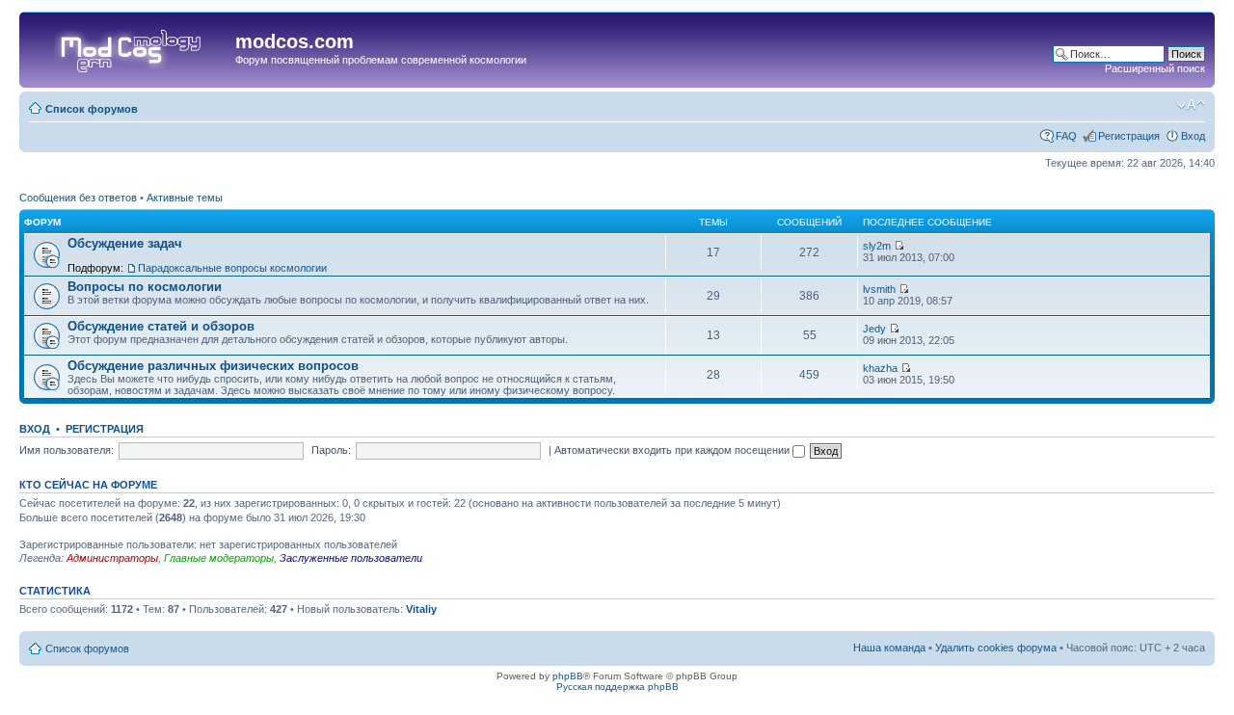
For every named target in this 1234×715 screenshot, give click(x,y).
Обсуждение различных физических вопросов (213, 365)
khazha (880, 368)
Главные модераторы (219, 558)
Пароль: (331, 450)
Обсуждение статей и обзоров (161, 326)
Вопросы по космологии (144, 286)
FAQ (1066, 136)
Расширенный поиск (1155, 68)
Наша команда (889, 647)
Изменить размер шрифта (1191, 105)
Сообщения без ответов (78, 197)
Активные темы (185, 197)
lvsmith (879, 289)
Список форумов (91, 109)
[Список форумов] (129, 47)
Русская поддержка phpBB (617, 686)
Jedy (874, 328)
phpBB (567, 676)
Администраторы (112, 558)
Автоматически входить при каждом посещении (673, 450)
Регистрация (1129, 136)
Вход (1193, 136)
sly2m (877, 246)
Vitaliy (421, 609)
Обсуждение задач (124, 243)
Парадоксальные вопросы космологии (232, 268)
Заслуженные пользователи (351, 558)
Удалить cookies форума (996, 647)
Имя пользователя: (66, 450)
